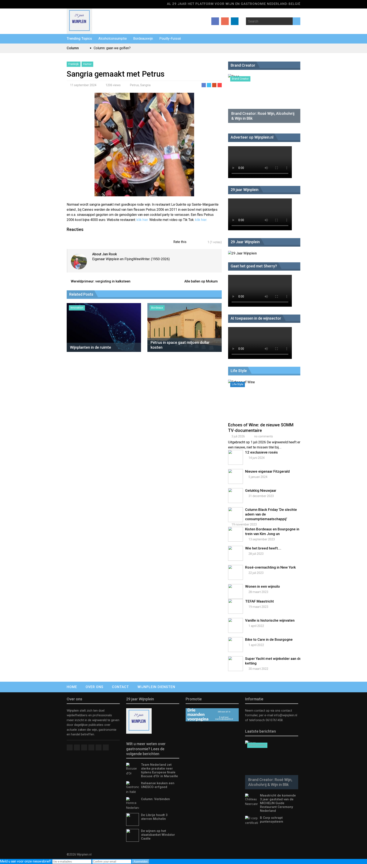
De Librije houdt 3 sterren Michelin (154, 817)
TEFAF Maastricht (259, 601)
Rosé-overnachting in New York (270, 567)
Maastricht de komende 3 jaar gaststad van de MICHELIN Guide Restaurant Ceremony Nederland (278, 803)
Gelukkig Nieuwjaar (260, 490)
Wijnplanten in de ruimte (90, 347)
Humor (87, 64)
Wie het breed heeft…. (263, 548)
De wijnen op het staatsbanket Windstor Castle (158, 834)
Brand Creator (240, 78)
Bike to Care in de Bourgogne (269, 639)
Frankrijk (73, 64)
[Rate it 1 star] (192, 242)
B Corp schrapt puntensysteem (271, 819)
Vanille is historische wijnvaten (270, 620)
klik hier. (143, 220)
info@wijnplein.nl (285, 715)
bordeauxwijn (143, 39)
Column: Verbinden (155, 799)
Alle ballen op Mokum (201, 281)
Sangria (145, 85)
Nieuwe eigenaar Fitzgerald (267, 471)
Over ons (94, 687)
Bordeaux (157, 307)
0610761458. (274, 720)
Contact (120, 687)
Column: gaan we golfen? (112, 48)
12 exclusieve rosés (261, 452)
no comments (263, 436)
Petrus (134, 85)
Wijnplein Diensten (156, 687)
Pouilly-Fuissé (170, 39)
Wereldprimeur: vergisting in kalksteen (100, 281)
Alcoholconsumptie (112, 39)
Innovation (77, 307)
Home (72, 687)
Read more (265, 404)
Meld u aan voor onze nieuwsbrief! (26, 861)
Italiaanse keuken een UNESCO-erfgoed (157, 785)
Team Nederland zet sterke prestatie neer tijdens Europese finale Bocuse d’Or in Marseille (159, 770)
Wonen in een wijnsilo (262, 586)
